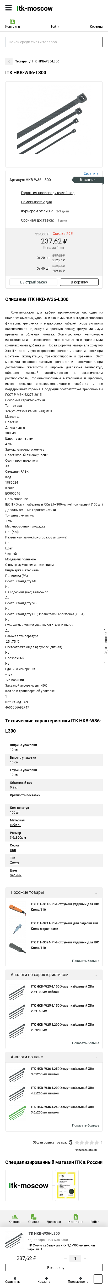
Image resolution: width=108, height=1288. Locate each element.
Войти (55, 26)
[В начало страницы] (98, 1279)
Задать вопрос (106, 643)
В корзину (79, 282)
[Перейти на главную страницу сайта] (39, 8)
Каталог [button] (15, 1222)
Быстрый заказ (33, 282)
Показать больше (85, 961)
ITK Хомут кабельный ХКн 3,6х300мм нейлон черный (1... (61, 1247)
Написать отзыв (86, 1150)
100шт (15, 812)
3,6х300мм (18, 837)
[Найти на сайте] (98, 42)
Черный (15, 875)
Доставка (54, 1222)
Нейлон (15, 825)
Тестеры (21, 61)
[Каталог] (8, 7)
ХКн (13, 850)
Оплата (33, 1222)
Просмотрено (78, 1282)
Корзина (96, 26)
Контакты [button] (12, 26)
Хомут (14, 863)
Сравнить (12, 1282)
